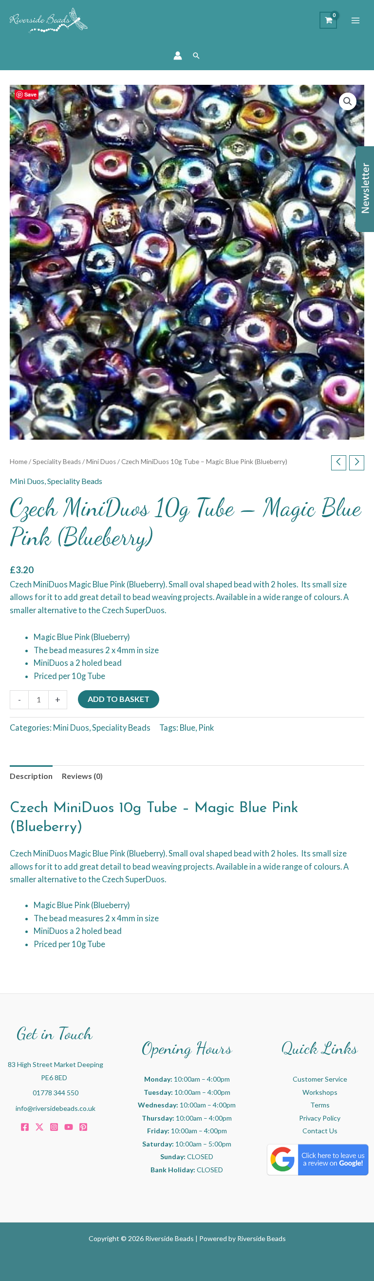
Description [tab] (31, 775)
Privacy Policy (319, 1118)
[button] (196, 55)
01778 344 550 (55, 1092)
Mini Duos (101, 462)
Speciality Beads (57, 462)
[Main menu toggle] (355, 20)
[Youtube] (68, 1127)
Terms (320, 1105)
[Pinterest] (83, 1127)
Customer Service (320, 1079)
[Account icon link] (177, 55)
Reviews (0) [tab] (82, 775)
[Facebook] (24, 1127)
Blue (187, 727)
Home (18, 462)
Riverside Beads (261, 1238)
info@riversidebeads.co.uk (55, 1108)
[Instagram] (54, 1127)
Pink (206, 727)
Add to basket (119, 698)
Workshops (319, 1092)
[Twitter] (39, 1127)
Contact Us (319, 1130)
